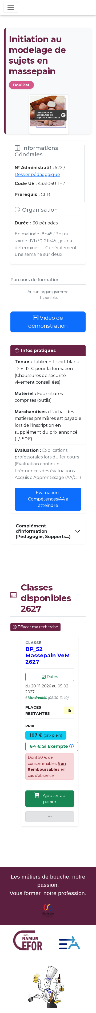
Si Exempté (55, 746)
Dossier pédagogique (37, 174)
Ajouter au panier (54, 798)
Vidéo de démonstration (48, 322)
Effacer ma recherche (38, 627)
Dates (52, 676)
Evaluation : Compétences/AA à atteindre (48, 499)
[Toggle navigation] (10, 7)
